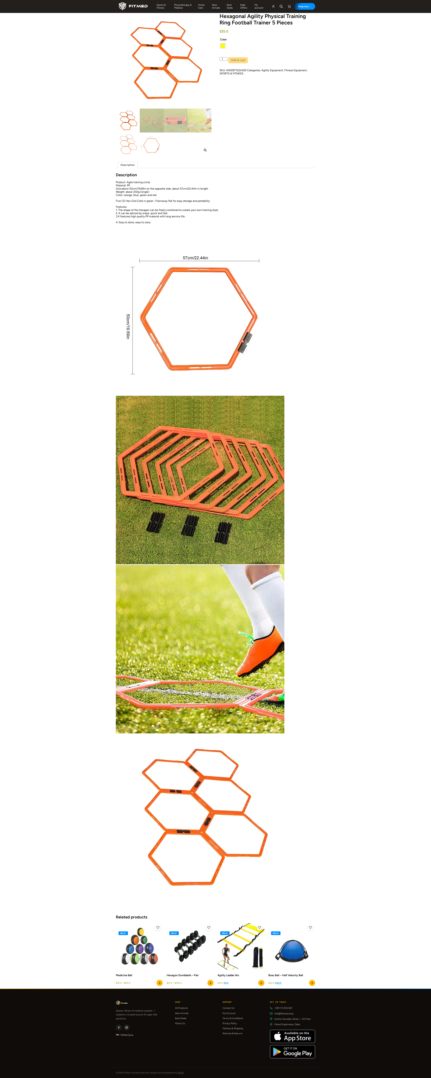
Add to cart (238, 60)
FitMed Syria (124, 1035)
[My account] (273, 6)
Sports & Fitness (161, 6)
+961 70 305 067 (283, 1008)
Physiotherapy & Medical (183, 6)
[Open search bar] (281, 6)
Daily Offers (243, 6)
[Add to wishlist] (158, 927)
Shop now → (304, 6)
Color (223, 39)
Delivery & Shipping (233, 1028)
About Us (180, 1023)
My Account (229, 1013)
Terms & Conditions (233, 1018)
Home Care (201, 6)
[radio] (222, 45)
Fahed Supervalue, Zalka (287, 1024)
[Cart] (289, 6)
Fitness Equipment (295, 70)
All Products (181, 1008)
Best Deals (230, 6)
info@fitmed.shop (283, 1013)
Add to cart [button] (261, 983)
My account (259, 6)
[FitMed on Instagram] (127, 1027)
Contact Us (229, 1008)
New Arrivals (216, 6)
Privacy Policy (230, 1023)
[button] (205, 150)
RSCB (181, 1072)
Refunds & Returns (232, 1033)
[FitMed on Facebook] (119, 1027)
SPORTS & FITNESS (231, 73)
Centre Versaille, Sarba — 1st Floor (292, 1019)
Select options (160, 983)
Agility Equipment (272, 70)
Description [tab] (128, 164)
